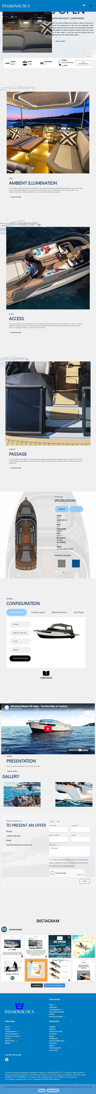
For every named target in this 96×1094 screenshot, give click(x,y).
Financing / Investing (12, 1036)
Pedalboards (53, 1038)
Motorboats (53, 1007)
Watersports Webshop (56, 1012)
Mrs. (52, 821)
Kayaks (51, 1036)
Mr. (59, 821)
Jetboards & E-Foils (55, 1031)
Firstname (52, 825)
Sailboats (52, 1029)
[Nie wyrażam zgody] (93, 1089)
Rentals (51, 1014)
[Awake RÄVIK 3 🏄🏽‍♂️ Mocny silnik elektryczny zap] (36, 946)
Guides (7, 1043)
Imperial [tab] (62, 509)
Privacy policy (53, 1090)
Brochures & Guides (56, 1016)
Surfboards (53, 1034)
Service (7, 1038)
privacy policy (70, 866)
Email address (54, 835)
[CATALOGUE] (46, 673)
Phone (73, 835)
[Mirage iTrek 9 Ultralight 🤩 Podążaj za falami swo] (83, 946)
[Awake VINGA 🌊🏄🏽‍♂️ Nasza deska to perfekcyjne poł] (12, 970)
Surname (74, 825)
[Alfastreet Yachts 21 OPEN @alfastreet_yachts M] (12, 946)
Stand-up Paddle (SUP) (57, 1041)
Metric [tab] (76, 509)
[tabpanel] (68, 532)
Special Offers (10, 1041)
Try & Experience (55, 1009)
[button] (66, 563)
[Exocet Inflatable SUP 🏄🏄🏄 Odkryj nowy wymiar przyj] (36, 970)
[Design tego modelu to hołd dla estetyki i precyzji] (83, 970)
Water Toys (53, 1043)
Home (51, 1005)
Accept (41, 1090)
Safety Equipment (55, 1048)
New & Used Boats (11, 1034)
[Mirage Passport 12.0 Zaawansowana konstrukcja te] (60, 970)
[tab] (16, 612)
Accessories (53, 1050)
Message (52, 845)
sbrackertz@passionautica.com (19, 845)
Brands (7, 1029)
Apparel (51, 1045)
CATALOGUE (46, 677)
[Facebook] (6, 1059)
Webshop (52, 1027)
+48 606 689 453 (13, 836)
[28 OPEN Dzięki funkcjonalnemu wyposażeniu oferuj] (60, 946)
